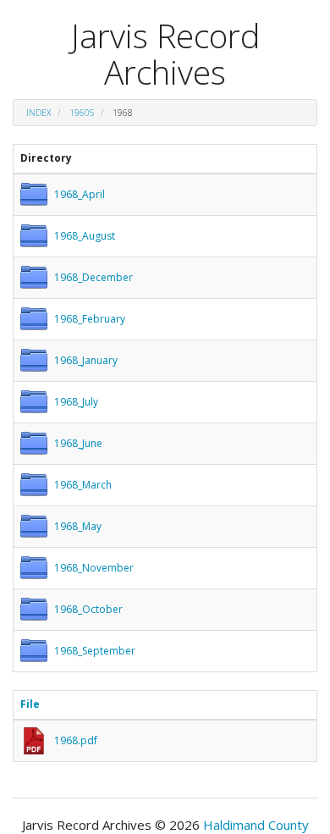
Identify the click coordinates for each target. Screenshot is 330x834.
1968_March (83, 485)
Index (38, 113)
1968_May (78, 526)
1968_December (93, 277)
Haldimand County (256, 824)
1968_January (86, 360)
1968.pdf (75, 740)
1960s (81, 113)
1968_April (79, 194)
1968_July (76, 402)
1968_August (84, 236)
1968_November (94, 568)
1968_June (78, 443)
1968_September (94, 650)
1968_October (88, 609)
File (30, 704)
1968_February (89, 319)
